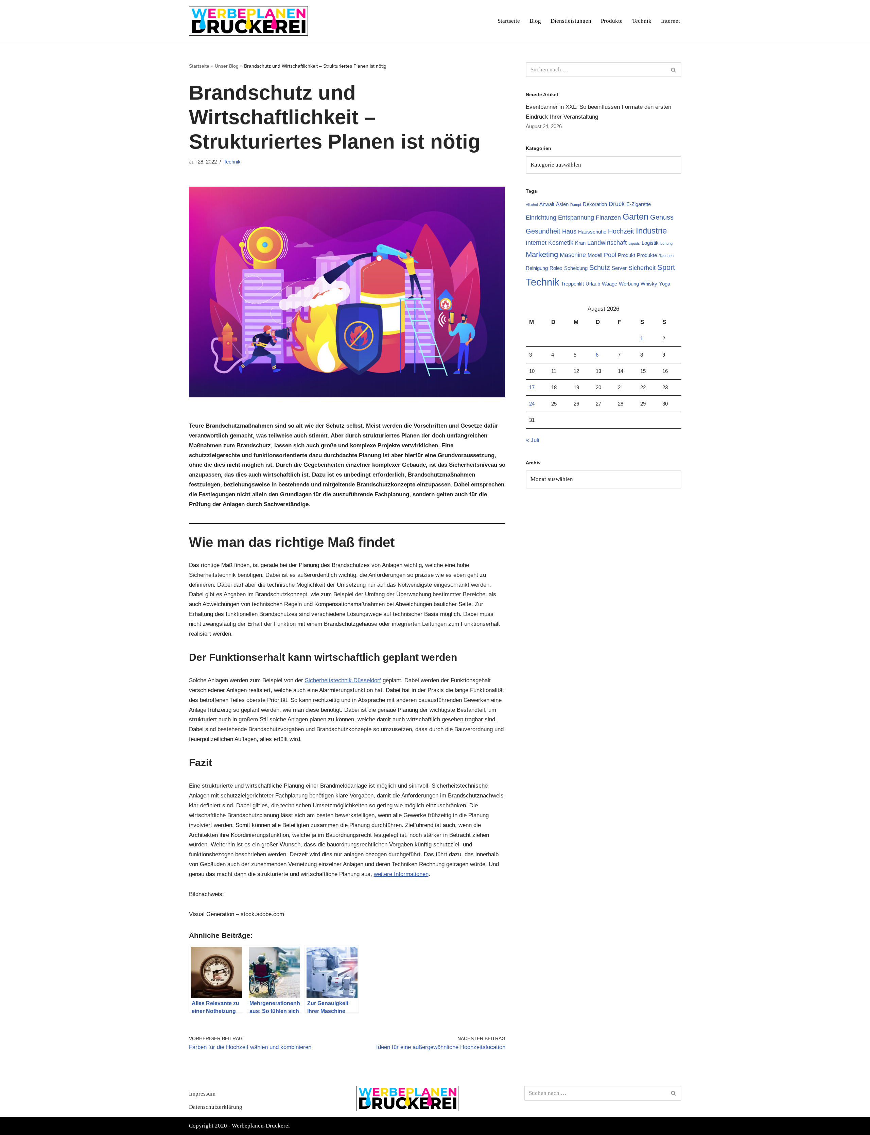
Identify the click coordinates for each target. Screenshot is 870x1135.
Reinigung (537, 268)
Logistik (650, 243)
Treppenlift (572, 284)
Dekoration (595, 204)
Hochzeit (621, 231)
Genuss (662, 217)
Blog (535, 21)
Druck (617, 204)
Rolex (556, 268)
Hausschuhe (592, 232)
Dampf (575, 205)
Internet (670, 21)
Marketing (542, 254)
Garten (635, 216)
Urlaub (593, 284)
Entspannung (576, 217)
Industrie (651, 230)
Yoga (664, 284)
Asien (562, 204)
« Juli (532, 440)
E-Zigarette (638, 204)
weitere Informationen (401, 874)
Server (619, 268)
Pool (610, 255)
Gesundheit (543, 231)
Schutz (599, 267)
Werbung (629, 284)
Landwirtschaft (607, 242)
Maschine (573, 255)
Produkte (612, 21)
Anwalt (546, 204)
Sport (666, 267)
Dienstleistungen (571, 21)
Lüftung (666, 243)
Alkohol (532, 205)
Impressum (202, 1093)
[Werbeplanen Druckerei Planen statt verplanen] (248, 21)
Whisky (649, 284)
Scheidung (576, 268)
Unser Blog (227, 66)
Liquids (634, 243)
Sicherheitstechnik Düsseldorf (343, 680)
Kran (580, 243)
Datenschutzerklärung (215, 1107)
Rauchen (666, 256)
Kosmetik (560, 242)
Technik (641, 21)
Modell (595, 255)
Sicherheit (642, 267)
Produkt (626, 255)
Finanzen (608, 217)
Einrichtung (541, 217)
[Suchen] (673, 69)
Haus (569, 231)
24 (532, 404)
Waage (609, 284)
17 (532, 387)
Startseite (509, 21)
